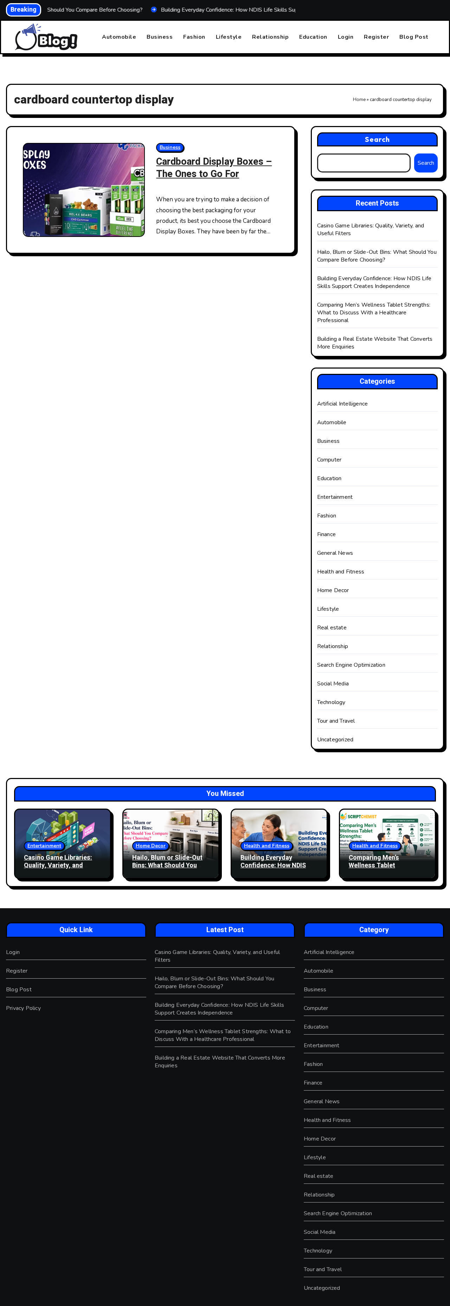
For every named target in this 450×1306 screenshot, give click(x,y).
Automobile (119, 37)
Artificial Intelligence (342, 404)
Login (346, 37)
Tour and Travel (336, 721)
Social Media (333, 683)
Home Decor (333, 590)
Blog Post (414, 37)
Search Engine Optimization (351, 665)
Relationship (270, 37)
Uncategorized (335, 739)
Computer (329, 460)
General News (335, 553)
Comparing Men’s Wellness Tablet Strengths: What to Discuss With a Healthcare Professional (373, 312)
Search (377, 139)
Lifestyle (229, 37)
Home (359, 99)
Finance (326, 534)
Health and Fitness (341, 572)
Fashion (194, 37)
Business (160, 37)
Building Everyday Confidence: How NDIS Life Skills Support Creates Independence (374, 282)
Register (376, 37)
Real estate (332, 628)
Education (313, 37)
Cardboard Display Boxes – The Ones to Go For (214, 168)
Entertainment (335, 497)
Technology (331, 702)
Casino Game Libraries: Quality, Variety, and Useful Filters (58, 865)
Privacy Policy (23, 1008)
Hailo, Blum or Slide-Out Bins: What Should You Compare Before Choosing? (377, 256)
